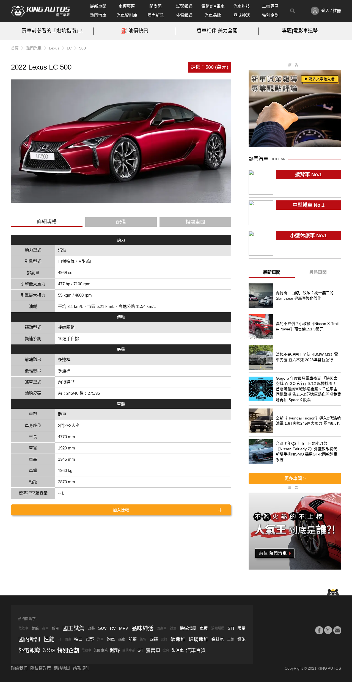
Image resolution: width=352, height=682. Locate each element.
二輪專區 (270, 6)
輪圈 (55, 628)
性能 (48, 639)
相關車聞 (195, 222)
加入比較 (121, 510)
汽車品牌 (213, 15)
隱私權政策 (40, 668)
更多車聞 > (295, 478)
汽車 (100, 639)
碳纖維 (177, 639)
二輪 (230, 639)
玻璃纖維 (198, 639)
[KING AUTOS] (40, 11)
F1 (60, 639)
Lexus (54, 48)
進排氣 (217, 639)
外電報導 (184, 15)
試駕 (173, 628)
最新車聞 (98, 6)
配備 (121, 222)
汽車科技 (241, 6)
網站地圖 (62, 668)
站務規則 (81, 668)
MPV (123, 628)
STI (231, 628)
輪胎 (35, 628)
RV (113, 628)
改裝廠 (49, 650)
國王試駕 (73, 628)
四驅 (154, 639)
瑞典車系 (128, 650)
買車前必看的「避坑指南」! (52, 31)
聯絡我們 (19, 668)
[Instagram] (328, 630)
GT (140, 650)
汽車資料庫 (127, 15)
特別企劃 (270, 15)
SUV (102, 628)
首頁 (15, 48)
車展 (204, 628)
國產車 (162, 628)
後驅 (143, 639)
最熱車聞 (318, 272)
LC (69, 48)
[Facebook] (319, 630)
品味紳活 (241, 15)
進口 (78, 639)
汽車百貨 (196, 650)
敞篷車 (23, 628)
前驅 (132, 639)
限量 (241, 628)
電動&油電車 (213, 6)
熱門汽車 (98, 15)
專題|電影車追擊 (300, 31)
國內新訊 (155, 15)
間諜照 (155, 6)
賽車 (45, 628)
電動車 (86, 650)
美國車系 (101, 650)
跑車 (111, 639)
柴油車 (177, 650)
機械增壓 (188, 628)
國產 (68, 639)
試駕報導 (184, 6)
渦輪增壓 (217, 628)
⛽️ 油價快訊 (134, 31)
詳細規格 (47, 221)
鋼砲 (241, 639)
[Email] (337, 630)
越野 (90, 639)
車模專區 (127, 6)
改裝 (91, 628)
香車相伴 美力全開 (217, 31)
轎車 (121, 639)
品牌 (164, 639)
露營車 (152, 650)
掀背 (166, 650)
